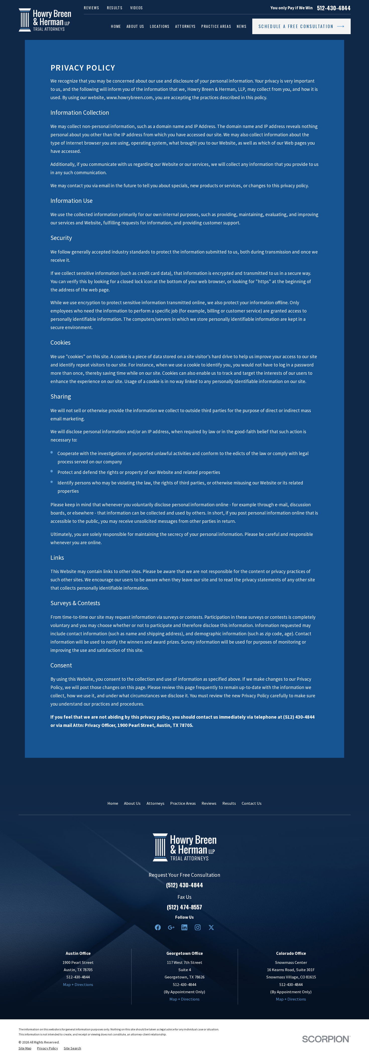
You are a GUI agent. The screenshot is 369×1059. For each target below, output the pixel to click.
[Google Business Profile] (171, 927)
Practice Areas (183, 803)
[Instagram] (198, 927)
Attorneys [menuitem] (185, 26)
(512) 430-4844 (184, 885)
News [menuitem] (242, 26)
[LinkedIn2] (184, 927)
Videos (136, 7)
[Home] (45, 20)
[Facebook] (158, 927)
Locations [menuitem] (160, 26)
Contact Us (252, 803)
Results (115, 7)
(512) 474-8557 (184, 907)
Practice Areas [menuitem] (216, 26)
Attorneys (155, 803)
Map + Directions (78, 984)
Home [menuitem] (116, 26)
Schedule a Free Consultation (296, 26)
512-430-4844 (334, 8)
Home (112, 803)
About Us (132, 803)
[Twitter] (211, 927)
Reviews (91, 7)
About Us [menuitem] (135, 26)
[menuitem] (25, 1048)
